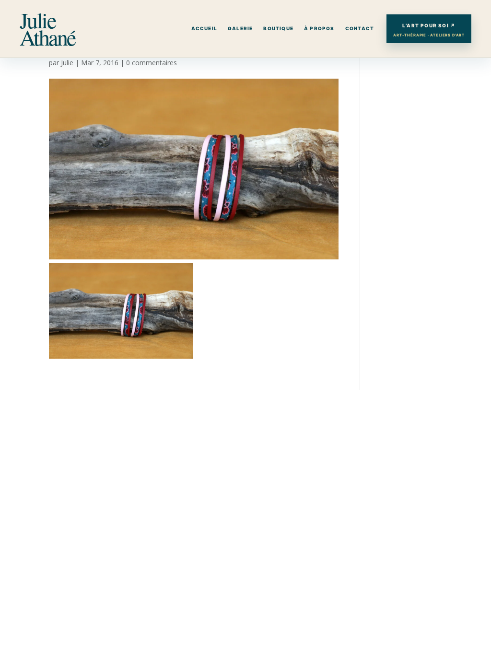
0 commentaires (151, 62)
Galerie (240, 28)
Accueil (204, 28)
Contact (359, 28)
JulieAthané (47, 29)
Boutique (278, 28)
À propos (319, 28)
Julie (67, 62)
